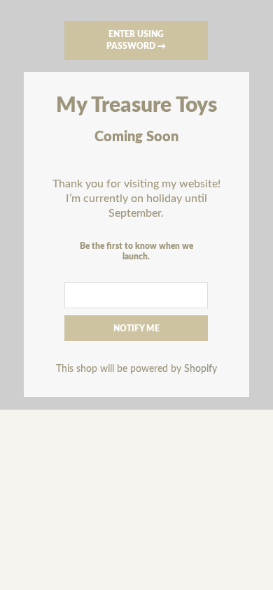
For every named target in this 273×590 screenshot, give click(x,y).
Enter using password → (136, 40)
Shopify (200, 369)
